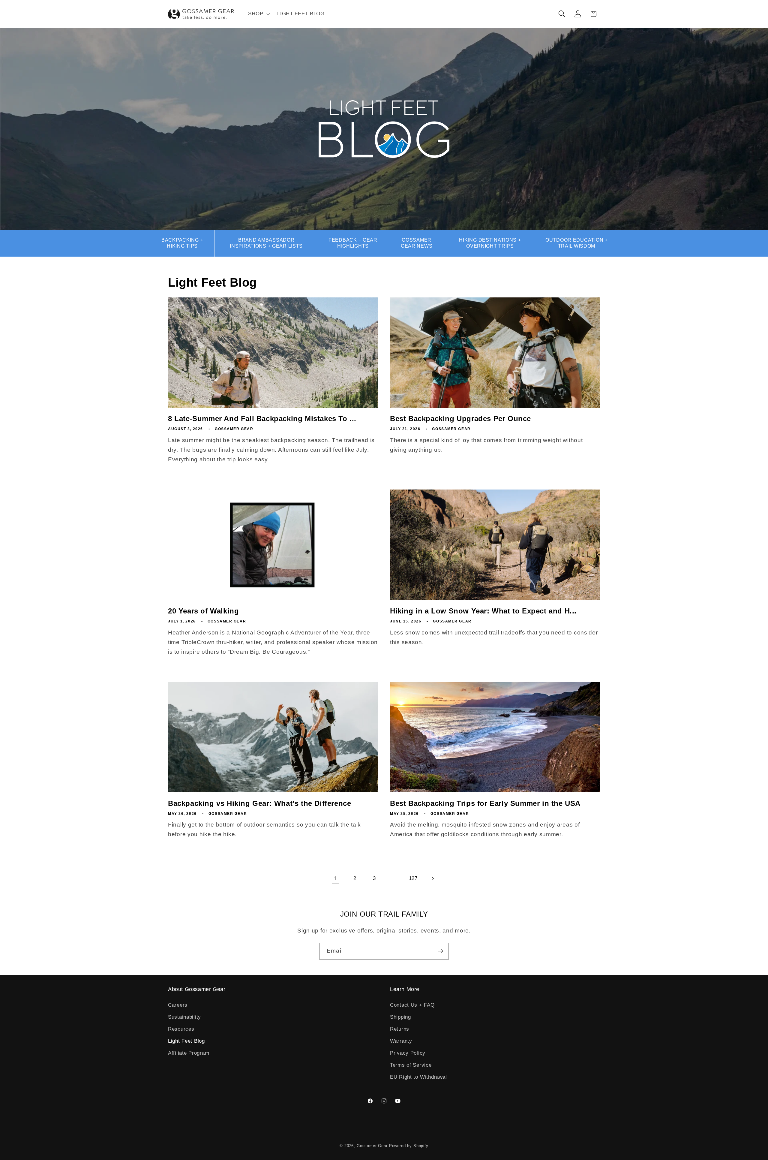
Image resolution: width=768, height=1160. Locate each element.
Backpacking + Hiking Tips (182, 243)
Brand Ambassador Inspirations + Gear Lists (266, 243)
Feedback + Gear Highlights (352, 243)
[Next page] (433, 879)
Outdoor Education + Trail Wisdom (576, 243)
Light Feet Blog (186, 1041)
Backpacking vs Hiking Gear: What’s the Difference (259, 803)
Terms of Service (411, 1065)
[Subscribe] (440, 951)
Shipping (400, 1017)
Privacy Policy (407, 1053)
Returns (399, 1029)
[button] (258, 14)
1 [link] (335, 878)
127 (413, 878)
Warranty (401, 1041)
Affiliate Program (188, 1053)
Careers (178, 1005)
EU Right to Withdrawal (418, 1077)
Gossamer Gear (372, 1145)
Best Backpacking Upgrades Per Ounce (460, 418)
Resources (181, 1029)
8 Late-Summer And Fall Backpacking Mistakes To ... (262, 418)
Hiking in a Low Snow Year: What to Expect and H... (483, 611)
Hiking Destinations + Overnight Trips (490, 243)
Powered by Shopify (408, 1145)
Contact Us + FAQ (412, 1005)
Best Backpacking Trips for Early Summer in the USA (485, 803)
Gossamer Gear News (416, 243)
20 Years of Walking (203, 611)
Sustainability (184, 1017)
